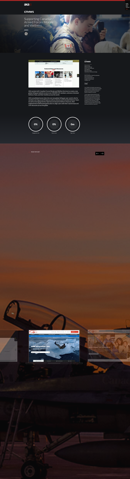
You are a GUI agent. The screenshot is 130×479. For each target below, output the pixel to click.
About (127, 4)
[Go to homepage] (27, 4)
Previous (97, 153)
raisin (127, 9)
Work (127, 3)
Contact (128, 7)
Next (102, 153)
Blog (127, 6)
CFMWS (86, 83)
